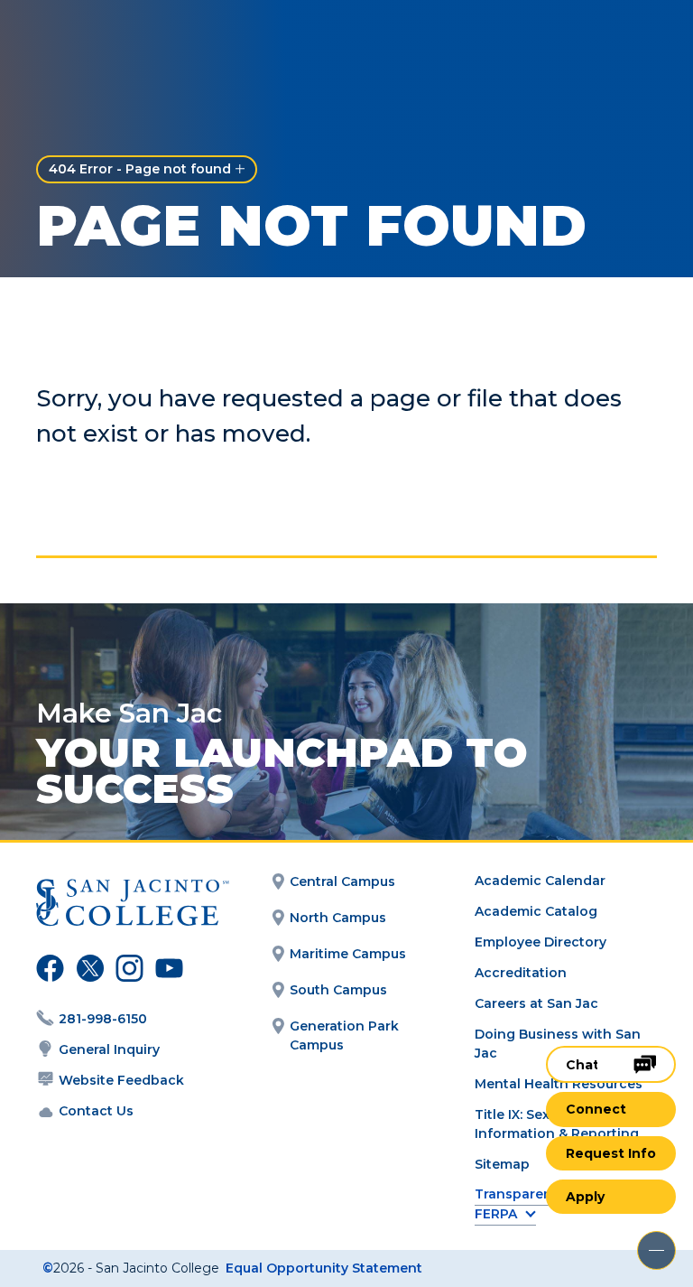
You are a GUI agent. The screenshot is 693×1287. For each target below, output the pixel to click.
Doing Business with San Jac (558, 1043)
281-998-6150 (103, 1019)
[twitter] (87, 971)
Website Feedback (121, 1080)
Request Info (611, 1153)
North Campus (338, 917)
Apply (585, 1197)
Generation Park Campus (344, 1035)
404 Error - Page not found (140, 169)
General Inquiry (109, 1049)
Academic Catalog (536, 911)
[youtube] (165, 971)
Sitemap (502, 1164)
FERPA (496, 1214)
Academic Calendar (540, 880)
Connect (596, 1109)
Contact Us (96, 1111)
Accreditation (521, 973)
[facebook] (48, 971)
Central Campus (342, 881)
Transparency (521, 1194)
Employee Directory (540, 942)
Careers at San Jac (536, 1003)
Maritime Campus (348, 954)
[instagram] (127, 971)
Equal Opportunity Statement (324, 1268)
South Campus (338, 990)
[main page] (119, 42)
